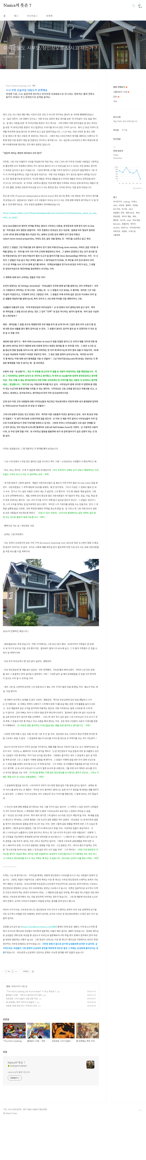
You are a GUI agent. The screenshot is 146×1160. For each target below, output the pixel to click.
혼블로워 (125, 223)
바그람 (124, 209)
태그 (16, 15)
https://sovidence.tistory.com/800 (38, 926)
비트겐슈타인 (135, 227)
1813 (131, 209)
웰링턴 (115, 220)
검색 (134, 6)
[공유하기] (12, 971)
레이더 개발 (126, 216)
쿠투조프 (116, 231)
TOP (140, 1110)
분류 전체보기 (119, 87)
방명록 (49, 15)
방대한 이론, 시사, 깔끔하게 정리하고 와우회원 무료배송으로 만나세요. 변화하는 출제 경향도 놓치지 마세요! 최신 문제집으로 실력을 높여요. (50, 95)
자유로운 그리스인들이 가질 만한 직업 (22, 998)
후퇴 (134, 216)
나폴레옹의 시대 (120, 91)
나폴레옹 (116, 235)
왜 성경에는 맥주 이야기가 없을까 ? (21, 1002)
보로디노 (124, 227)
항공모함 (116, 216)
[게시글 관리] (16, 971)
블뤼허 (128, 205)
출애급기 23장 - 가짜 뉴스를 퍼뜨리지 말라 (24, 995)
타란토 (124, 231)
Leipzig (126, 201)
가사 (115, 101)
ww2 (129, 220)
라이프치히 (117, 201)
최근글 (116, 129)
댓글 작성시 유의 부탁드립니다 (125, 121)
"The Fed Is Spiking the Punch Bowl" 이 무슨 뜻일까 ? (31, 991)
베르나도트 (130, 212)
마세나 (134, 201)
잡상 (8, 986)
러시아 (122, 220)
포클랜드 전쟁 (118, 212)
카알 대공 (136, 220)
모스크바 (116, 209)
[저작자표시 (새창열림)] (33, 971)
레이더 (133, 223)
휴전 (137, 212)
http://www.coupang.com (18, 86)
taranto (116, 227)
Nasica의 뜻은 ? (17, 6)
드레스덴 (132, 231)
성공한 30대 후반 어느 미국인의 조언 (21, 1005)
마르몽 (135, 205)
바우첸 (121, 205)
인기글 (124, 129)
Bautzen (116, 223)
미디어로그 (32, 15)
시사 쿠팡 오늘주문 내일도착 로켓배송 (26, 90)
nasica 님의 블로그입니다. (19, 1072)
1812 (115, 205)
